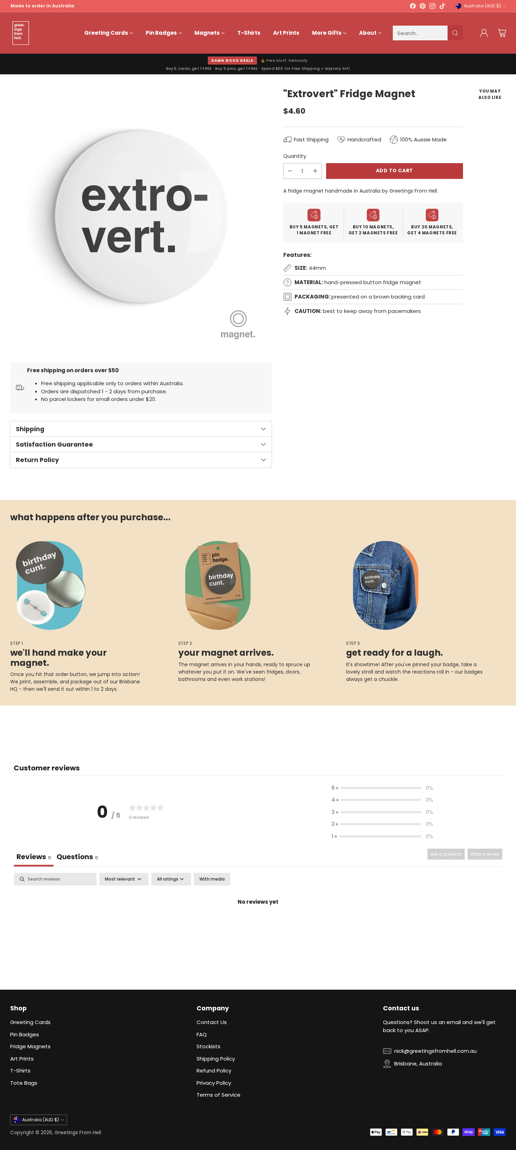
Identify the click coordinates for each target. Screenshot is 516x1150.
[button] (382, 788)
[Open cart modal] (502, 33)
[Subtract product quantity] (290, 171)
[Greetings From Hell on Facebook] (412, 7)
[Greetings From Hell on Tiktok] (442, 7)
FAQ (202, 1034)
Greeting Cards (30, 1022)
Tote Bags (23, 1083)
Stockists (208, 1046)
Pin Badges (24, 1034)
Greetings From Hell (77, 1132)
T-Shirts (20, 1070)
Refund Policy (214, 1070)
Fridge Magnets (30, 1046)
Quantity (294, 156)
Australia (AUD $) (482, 6)
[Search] (455, 33)
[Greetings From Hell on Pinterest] (422, 7)
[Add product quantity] (315, 171)
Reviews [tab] (33, 857)
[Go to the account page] (484, 33)
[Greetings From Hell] (20, 33)
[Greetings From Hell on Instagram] (432, 7)
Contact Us (212, 1022)
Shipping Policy (216, 1058)
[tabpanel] (258, 925)
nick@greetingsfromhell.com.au (435, 1051)
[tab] (77, 858)
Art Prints (22, 1058)
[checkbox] (212, 879)
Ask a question (446, 854)
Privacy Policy (214, 1083)
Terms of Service (218, 1094)
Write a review (485, 854)
